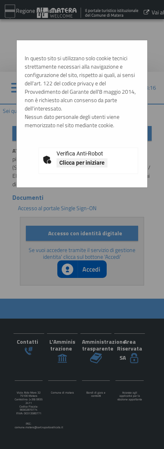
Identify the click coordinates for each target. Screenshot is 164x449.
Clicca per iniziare (82, 163)
